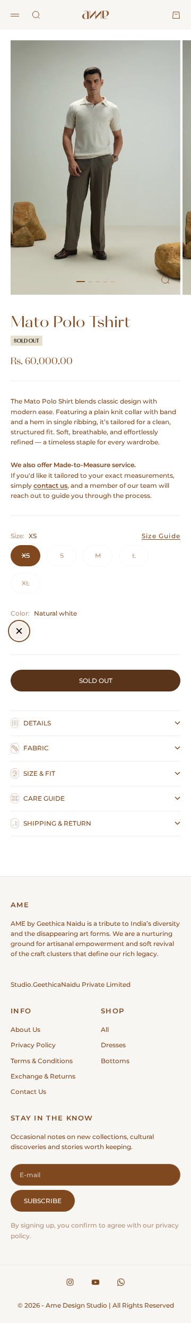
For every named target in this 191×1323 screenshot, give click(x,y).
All (105, 1029)
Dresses (113, 1045)
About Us (25, 1029)
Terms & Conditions (42, 1061)
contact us (50, 485)
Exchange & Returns (43, 1076)
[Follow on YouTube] (95, 1282)
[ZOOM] (165, 280)
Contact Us (28, 1092)
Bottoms (115, 1061)
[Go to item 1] (80, 281)
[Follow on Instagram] (70, 1282)
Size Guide (161, 536)
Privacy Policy (33, 1045)
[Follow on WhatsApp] (121, 1282)
